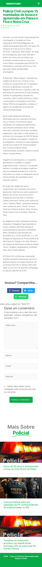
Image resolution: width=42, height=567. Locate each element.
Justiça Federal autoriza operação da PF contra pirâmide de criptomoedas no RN (21, 505)
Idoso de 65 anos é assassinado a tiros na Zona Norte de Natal (21, 467)
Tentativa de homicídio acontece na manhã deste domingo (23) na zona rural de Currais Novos (20, 544)
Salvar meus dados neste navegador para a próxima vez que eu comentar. (20, 389)
